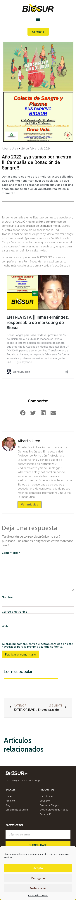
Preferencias (38, 888)
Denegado (38, 878)
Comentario (11, 552)
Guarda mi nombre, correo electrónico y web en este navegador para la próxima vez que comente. (37, 645)
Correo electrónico (14, 611)
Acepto (38, 868)
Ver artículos (29, 504)
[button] (38, 19)
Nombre (7, 597)
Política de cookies (38, 895)
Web (5, 626)
